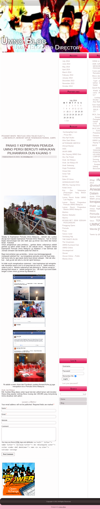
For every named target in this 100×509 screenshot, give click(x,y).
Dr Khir (65, 177)
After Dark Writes (68, 140)
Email (4, 414)
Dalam (94, 193)
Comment (5, 426)
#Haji (92, 180)
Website (4, 420)
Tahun (92, 221)
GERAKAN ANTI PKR (70, 182)
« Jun (67, 121)
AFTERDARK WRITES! (71, 143)
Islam (92, 199)
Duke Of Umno (68, 179)
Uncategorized (67, 250)
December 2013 (68, 81)
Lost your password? (70, 383)
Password (66, 371)
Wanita (93, 229)
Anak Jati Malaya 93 (70, 163)
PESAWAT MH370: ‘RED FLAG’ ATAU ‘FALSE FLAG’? (22, 136)
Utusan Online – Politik (71, 256)
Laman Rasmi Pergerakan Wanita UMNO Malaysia (74, 208)
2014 (92, 183)
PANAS (93, 211)
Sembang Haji (67, 237)
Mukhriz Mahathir (68, 215)
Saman (93, 217)
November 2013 (68, 83)
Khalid (93, 206)
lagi (98, 206)
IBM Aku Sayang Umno (71, 185)
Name (4, 408)
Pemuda (65, 228)
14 (64, 112)
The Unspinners (68, 242)
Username (66, 366)
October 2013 (67, 86)
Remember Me (68, 376)
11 (75, 109)
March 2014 (66, 72)
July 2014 (66, 61)
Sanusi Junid (67, 234)
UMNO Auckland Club (70, 245)
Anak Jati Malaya (8, 390)
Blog (23, 3)
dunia (92, 196)
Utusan (65, 253)
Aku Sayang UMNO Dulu (71, 154)
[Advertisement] (21, 93)
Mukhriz (65, 212)
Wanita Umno (67, 259)
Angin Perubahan (68, 168)
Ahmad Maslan (68, 146)
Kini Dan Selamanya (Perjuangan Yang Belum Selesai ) (74, 192)
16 (70, 112)
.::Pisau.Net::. (67, 135)
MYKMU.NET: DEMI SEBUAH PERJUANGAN (74, 222)
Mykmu (65, 218)
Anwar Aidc (66, 171)
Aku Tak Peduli (68, 157)
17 (73, 112)
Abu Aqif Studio (68, 138)
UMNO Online (67, 248)
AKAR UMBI (67, 152)
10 (73, 109)
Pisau (64, 231)
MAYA (94, 145)
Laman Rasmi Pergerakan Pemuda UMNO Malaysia (74, 203)
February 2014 (67, 75)
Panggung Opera (68, 225)
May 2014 (66, 67)
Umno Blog (24, 40)
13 (81, 109)
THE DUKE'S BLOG (70, 239)
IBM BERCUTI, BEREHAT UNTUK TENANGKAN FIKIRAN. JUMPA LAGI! (30, 139)
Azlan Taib (66, 174)
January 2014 (67, 78)
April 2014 (66, 70)
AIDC (64, 149)
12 (78, 109)
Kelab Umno (67, 188)
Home (9, 3)
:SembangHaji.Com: (69, 132)
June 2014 (66, 64)
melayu (92, 209)
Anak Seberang (68, 165)
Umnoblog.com (28, 157)
